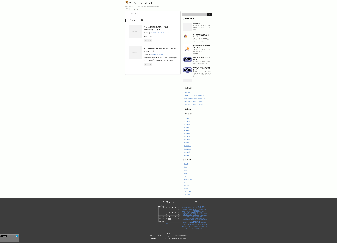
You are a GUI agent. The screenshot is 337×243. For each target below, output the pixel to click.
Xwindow (184, 226)
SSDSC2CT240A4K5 (191, 218)
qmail (201, 215)
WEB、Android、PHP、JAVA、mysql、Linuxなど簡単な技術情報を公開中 (169, 236)
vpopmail (185, 222)
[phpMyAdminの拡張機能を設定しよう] (187, 52)
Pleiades (165, 33)
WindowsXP (203, 224)
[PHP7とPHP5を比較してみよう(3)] (187, 61)
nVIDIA (201, 213)
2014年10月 (187, 149)
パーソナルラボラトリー (143, 3)
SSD (201, 216)
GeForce (206, 209)
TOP (127, 9)
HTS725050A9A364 (195, 211)
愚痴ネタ (196, 228)
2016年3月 (187, 124)
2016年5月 (187, 121)
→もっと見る (187, 80)
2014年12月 (187, 146)
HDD (183, 211)
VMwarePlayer (193, 219)
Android (152, 33)
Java (185, 167)
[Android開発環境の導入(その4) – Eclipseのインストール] (135, 38)
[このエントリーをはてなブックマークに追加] (17, 236)
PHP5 (185, 215)
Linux (185, 170)
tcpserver (186, 219)
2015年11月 (187, 127)
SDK (205, 215)
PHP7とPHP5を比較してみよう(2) (193, 104)
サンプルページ (134, 9)
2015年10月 (187, 130)
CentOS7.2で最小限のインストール (194, 95)
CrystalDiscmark (187, 209)
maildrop (185, 213)
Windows (170, 33)
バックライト (203, 226)
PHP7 (190, 215)
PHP (185, 176)
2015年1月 (187, 143)
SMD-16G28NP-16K (193, 216)
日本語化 (201, 228)
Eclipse (155, 33)
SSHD (200, 218)
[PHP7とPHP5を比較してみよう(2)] (187, 72)
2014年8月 (187, 155)
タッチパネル (197, 226)
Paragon (205, 213)
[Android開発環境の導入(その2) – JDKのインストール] (135, 59)
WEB (185, 182)
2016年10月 (187, 118)
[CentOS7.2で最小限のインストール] (185, 37)
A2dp (185, 207)
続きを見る (148, 40)
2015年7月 (187, 133)
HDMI (187, 211)
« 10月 (168, 223)
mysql (185, 173)
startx (204, 218)
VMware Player (188, 179)
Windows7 (204, 222)
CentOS (202, 206)
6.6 (183, 207)
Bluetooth (195, 207)
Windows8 (187, 224)
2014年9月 (187, 152)
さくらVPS (189, 226)
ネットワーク (187, 191)
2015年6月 (187, 136)
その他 (186, 188)
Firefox (201, 209)
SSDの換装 (196, 23)
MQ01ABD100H (193, 213)
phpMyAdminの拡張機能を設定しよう (194, 98)
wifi (190, 222)
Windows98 (195, 224)
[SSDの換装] (187, 30)
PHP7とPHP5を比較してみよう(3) (193, 101)
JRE (161, 33)
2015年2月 (187, 139)
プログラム (187, 194)
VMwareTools (202, 219)
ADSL (190, 207)
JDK (159, 33)
